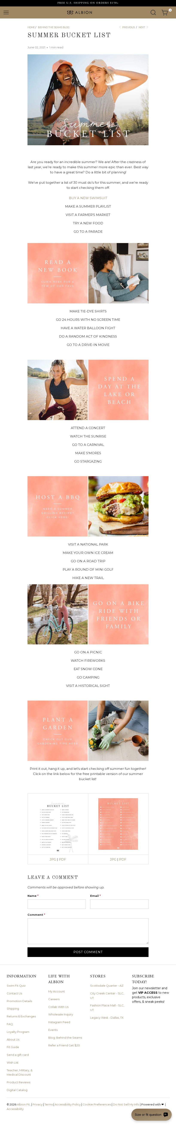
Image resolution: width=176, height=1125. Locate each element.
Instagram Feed (59, 1022)
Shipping (13, 1008)
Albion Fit (23, 1104)
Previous (128, 27)
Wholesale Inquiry (60, 1014)
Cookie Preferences (97, 1104)
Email (95, 895)
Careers (53, 999)
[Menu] (6, 12)
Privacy (37, 1104)
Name (32, 895)
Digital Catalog (17, 1090)
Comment (36, 914)
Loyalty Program (18, 1031)
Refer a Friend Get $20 (64, 1045)
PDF (62, 859)
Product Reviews (18, 1082)
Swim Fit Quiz (16, 985)
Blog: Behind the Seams (65, 1037)
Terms (48, 1104)
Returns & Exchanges (21, 1016)
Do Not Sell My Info (126, 1104)
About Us (13, 1039)
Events (53, 1030)
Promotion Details (19, 1001)
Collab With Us (58, 1007)
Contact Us (14, 993)
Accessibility (15, 1109)
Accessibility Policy (68, 1104)
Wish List (12, 1062)
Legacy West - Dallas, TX (107, 1017)
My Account (56, 991)
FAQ (10, 1024)
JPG (53, 859)
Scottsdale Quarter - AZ (106, 985)
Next (142, 27)
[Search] (153, 12)
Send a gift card (18, 1054)
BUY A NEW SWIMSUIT (88, 198)
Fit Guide (13, 1047)
